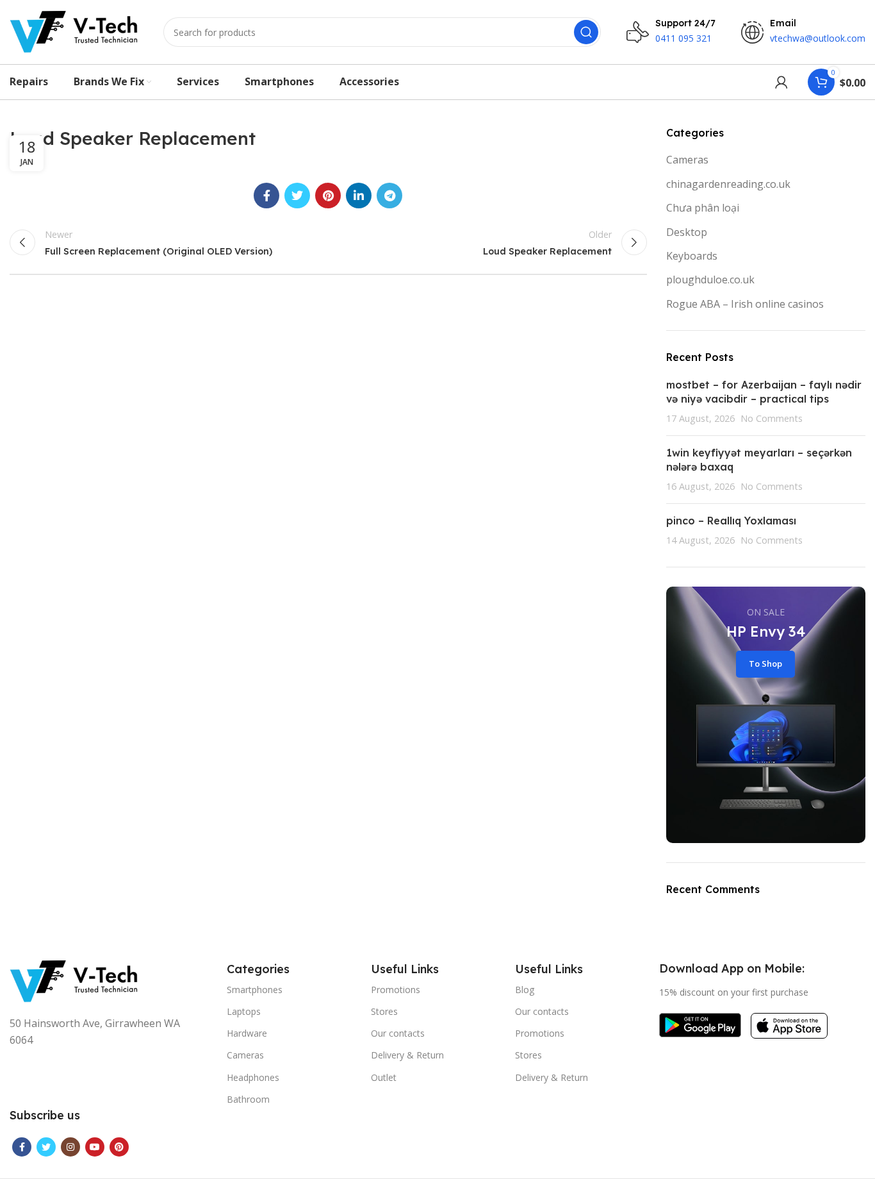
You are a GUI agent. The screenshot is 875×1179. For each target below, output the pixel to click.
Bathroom (248, 1099)
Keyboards (691, 256)
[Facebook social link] (266, 195)
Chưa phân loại (702, 208)
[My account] (781, 82)
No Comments (771, 418)
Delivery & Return (407, 1055)
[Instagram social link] (70, 1147)
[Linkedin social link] (359, 195)
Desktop (686, 232)
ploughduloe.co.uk (710, 279)
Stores (384, 1011)
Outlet (384, 1077)
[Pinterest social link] (328, 195)
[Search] (586, 32)
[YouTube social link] (94, 1147)
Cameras (687, 160)
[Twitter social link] (297, 195)
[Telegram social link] (389, 195)
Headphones (253, 1077)
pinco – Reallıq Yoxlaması (731, 520)
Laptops (244, 1011)
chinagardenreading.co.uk (728, 184)
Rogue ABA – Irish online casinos (745, 304)
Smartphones (254, 989)
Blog (524, 989)
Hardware (247, 1033)
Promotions (395, 989)
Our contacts (398, 1033)
